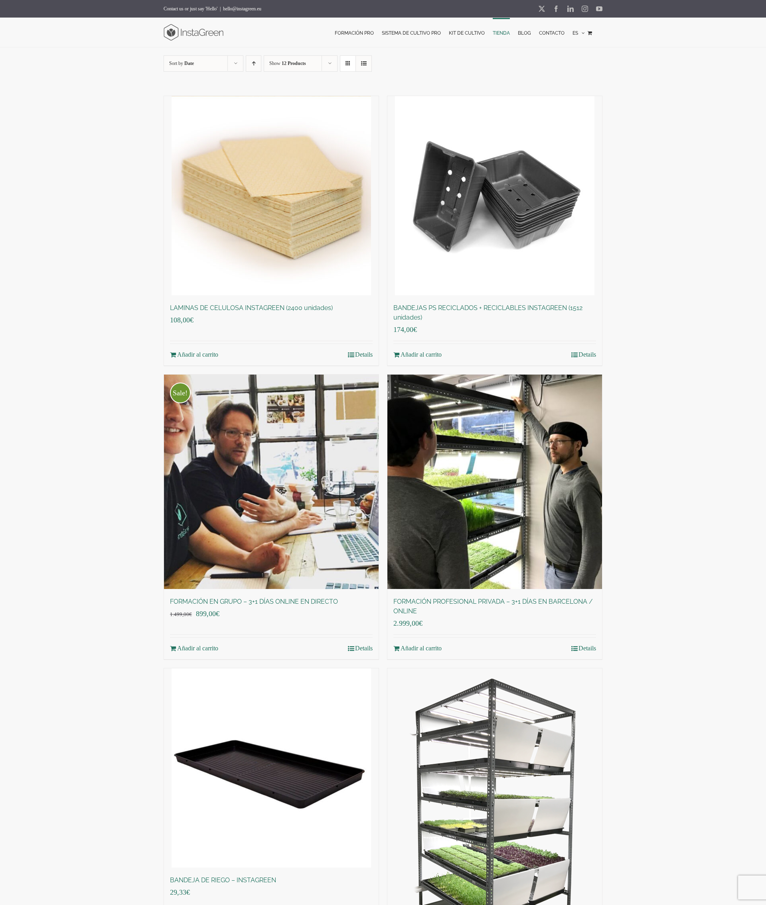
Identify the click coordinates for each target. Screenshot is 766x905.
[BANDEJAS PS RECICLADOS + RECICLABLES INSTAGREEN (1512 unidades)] (494, 195)
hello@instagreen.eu (242, 9)
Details (364, 354)
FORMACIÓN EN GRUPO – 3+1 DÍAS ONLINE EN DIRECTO (254, 601)
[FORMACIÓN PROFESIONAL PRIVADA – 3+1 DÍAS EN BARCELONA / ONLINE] (494, 482)
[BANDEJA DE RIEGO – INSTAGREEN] (271, 768)
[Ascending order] (253, 63)
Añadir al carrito (197, 354)
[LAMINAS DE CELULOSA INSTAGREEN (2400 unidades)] (271, 195)
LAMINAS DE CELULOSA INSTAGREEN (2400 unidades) (251, 308)
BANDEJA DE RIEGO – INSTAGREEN (223, 880)
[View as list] (363, 63)
